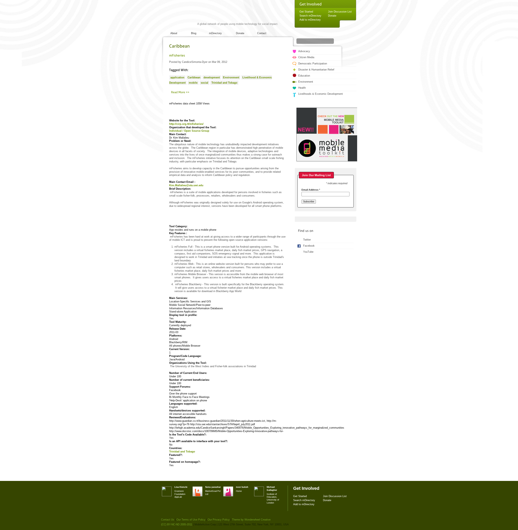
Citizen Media (306, 57)
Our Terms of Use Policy (190, 519)
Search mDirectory (310, 15)
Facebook (309, 245)
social (204, 82)
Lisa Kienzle (180, 487)
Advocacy (304, 51)
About (173, 33)
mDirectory (215, 33)
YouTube (308, 251)
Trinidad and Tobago (224, 82)
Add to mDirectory (310, 19)
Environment (231, 77)
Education (304, 75)
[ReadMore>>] (180, 92)
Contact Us (167, 519)
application (177, 77)
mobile (193, 82)
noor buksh (242, 487)
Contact (261, 33)
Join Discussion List (340, 11)
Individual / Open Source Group (189, 130)
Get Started (306, 11)
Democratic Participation (312, 63)
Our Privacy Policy (219, 519)
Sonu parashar (213, 487)
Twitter (307, 239)
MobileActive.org (192, 16)
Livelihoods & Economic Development (320, 93)
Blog (193, 33)
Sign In (348, 23)
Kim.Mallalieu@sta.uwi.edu (186, 185)
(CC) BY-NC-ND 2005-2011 (176, 524)
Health (302, 87)
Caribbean (194, 77)
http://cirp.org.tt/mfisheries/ (186, 123)
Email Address (310, 190)
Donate (240, 33)
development (212, 77)
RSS (347, 49)
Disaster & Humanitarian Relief (316, 69)
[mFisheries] (177, 55)
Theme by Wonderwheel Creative (251, 519)
